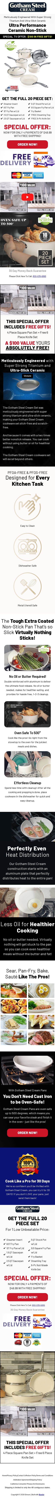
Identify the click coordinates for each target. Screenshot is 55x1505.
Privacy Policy (12, 1476)
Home (4, 1476)
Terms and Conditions (44, 1476)
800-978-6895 (39, 276)
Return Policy (31, 1476)
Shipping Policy (36, 1480)
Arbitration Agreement (21, 1480)
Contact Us (21, 1476)
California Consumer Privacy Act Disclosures (27, 1484)
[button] (27, 144)
